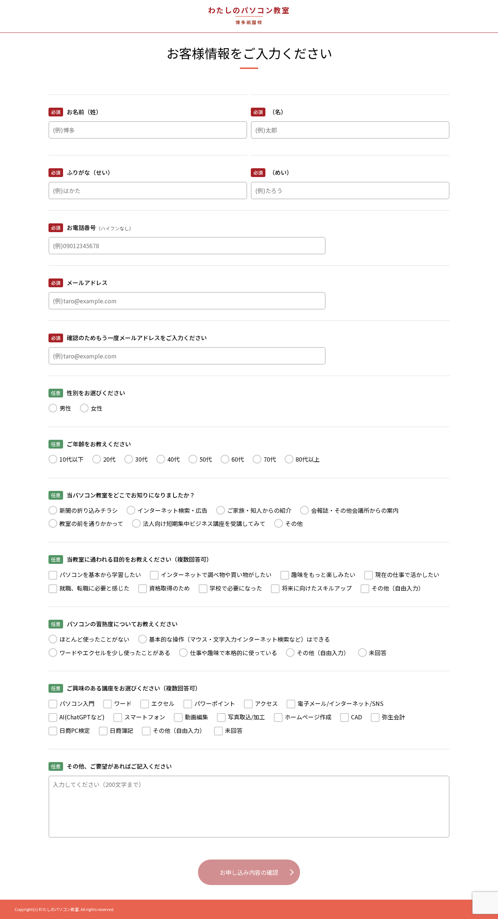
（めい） (272, 172)
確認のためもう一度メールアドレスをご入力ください (129, 337)
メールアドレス (79, 282)
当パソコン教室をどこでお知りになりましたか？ (123, 495)
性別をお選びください (88, 392)
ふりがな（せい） (82, 172)
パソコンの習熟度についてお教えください (114, 623)
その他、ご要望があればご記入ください (111, 766)
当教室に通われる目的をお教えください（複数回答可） (131, 559)
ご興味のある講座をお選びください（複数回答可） (126, 688)
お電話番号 (92, 227)
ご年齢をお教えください (91, 443)
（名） (270, 111)
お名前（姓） (76, 111)
